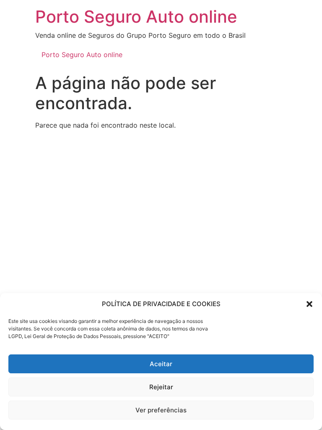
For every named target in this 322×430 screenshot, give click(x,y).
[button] (309, 304)
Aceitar (161, 364)
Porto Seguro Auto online (136, 16)
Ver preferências (161, 410)
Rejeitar (161, 387)
